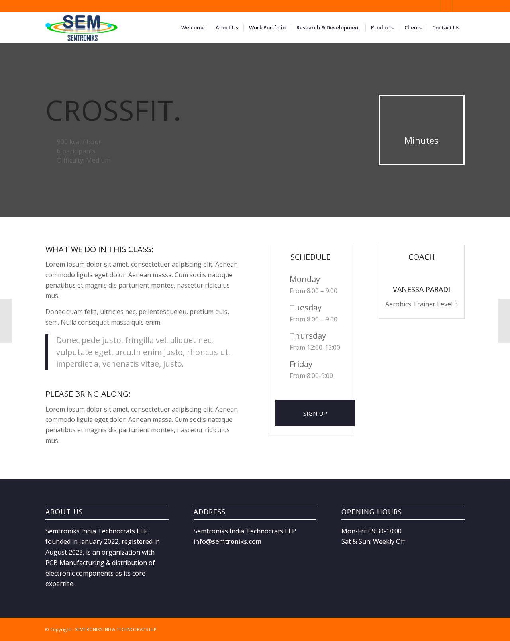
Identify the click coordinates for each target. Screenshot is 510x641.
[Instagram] (446, 6)
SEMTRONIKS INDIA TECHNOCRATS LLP (116, 629)
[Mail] (459, 6)
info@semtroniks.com (227, 541)
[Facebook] (434, 6)
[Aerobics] (6, 321)
